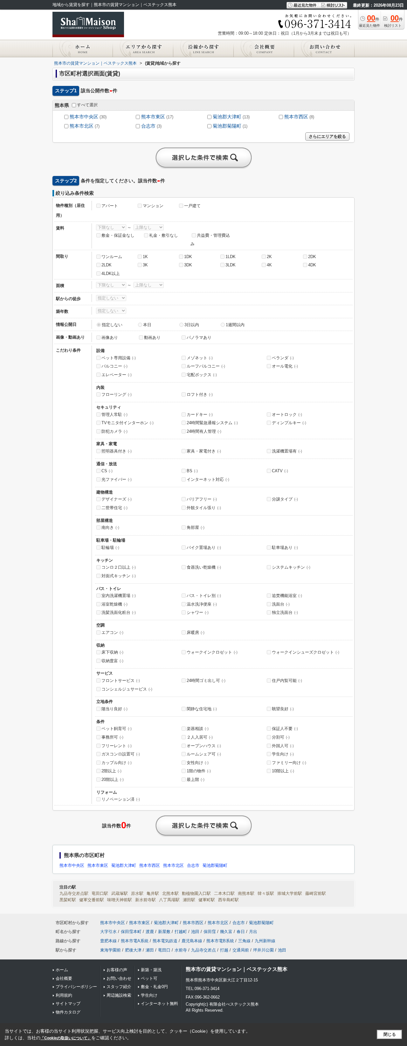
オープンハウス (204, 745)
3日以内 (191, 324)
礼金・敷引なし (163, 235)
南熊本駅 (246, 893)
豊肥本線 (108, 940)
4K (269, 265)
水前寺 (181, 950)
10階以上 (283, 771)
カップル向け (116, 762)
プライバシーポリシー (76, 986)
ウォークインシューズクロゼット (305, 652)
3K (145, 265)
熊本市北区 (81, 126)
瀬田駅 (189, 899)
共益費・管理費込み (210, 239)
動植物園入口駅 (196, 893)
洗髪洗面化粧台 (118, 612)
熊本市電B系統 (220, 940)
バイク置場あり (204, 547)
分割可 (281, 737)
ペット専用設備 (118, 357)
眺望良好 (283, 708)
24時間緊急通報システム (212, 422)
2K (269, 256)
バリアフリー (202, 499)
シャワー (198, 612)
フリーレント (116, 745)
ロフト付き (200, 394)
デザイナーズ (116, 499)
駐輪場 (110, 547)
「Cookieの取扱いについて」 (65, 1038)
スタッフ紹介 (119, 986)
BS (192, 470)
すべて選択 (87, 104)
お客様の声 (117, 969)
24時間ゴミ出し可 (206, 680)
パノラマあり (199, 337)
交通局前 (240, 950)
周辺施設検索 (119, 995)
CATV (280, 470)
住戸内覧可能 (287, 680)
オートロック (287, 414)
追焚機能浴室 (287, 595)
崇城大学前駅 (289, 893)
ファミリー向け (289, 762)
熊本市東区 (153, 116)
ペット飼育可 (116, 728)
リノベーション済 (120, 799)
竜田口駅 (100, 893)
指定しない (112, 324)
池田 (195, 931)
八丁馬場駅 (169, 899)
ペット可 (149, 978)
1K (145, 256)
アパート (109, 205)
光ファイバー (116, 479)
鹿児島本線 (192, 940)
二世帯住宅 (114, 507)
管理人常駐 (114, 414)
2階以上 (111, 771)
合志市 (148, 126)
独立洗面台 (285, 612)
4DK (312, 265)
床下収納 (112, 652)
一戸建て (192, 205)
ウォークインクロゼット (212, 652)
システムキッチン (291, 567)
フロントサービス (120, 680)
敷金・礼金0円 (154, 986)
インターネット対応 (208, 479)
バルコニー (114, 366)
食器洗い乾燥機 (204, 567)
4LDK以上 (110, 273)
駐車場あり (285, 547)
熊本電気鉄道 (165, 940)
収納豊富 (112, 660)
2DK (312, 256)
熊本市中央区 (84, 116)
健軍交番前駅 (91, 899)
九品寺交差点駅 (73, 893)
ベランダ (283, 357)
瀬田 (150, 950)
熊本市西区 (296, 116)
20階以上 (112, 779)
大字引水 (108, 931)
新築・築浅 (151, 969)
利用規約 (64, 995)
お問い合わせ (119, 978)
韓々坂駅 (266, 893)
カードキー (200, 414)
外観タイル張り (204, 507)
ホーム (62, 969)
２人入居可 (200, 737)
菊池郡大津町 (227, 116)
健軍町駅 (206, 899)
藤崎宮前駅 (315, 893)
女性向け (198, 762)
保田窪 (210, 931)
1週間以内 (235, 324)
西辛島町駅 (228, 899)
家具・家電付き (204, 451)
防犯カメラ (114, 431)
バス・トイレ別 (204, 595)
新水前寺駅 (145, 899)
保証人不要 (285, 728)
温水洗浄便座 (202, 604)
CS (107, 470)
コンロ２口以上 (118, 567)
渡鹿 (150, 931)
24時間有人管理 (204, 431)
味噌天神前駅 (119, 899)
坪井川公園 (263, 950)
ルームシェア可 (204, 754)
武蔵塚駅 (119, 893)
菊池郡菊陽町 (227, 126)
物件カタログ (68, 1012)
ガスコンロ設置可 (120, 754)
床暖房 (195, 632)
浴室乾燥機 (114, 604)
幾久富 (226, 931)
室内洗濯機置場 (118, 595)
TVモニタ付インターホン (127, 422)
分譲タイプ (285, 499)
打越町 (181, 931)
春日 (241, 931)
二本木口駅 (224, 893)
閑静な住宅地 (202, 708)
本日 (147, 324)
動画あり (152, 337)
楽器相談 (198, 728)
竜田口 (164, 950)
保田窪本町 (131, 931)
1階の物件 (199, 771)
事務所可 (112, 737)
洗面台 (281, 604)
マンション (153, 205)
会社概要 (64, 978)
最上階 (195, 779)
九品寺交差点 (203, 950)
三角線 (244, 940)
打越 (224, 950)
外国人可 (283, 745)
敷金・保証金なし (118, 235)
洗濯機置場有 (287, 451)
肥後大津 (133, 950)
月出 (253, 931)
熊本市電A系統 (134, 940)
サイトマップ (68, 1003)
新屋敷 (164, 931)
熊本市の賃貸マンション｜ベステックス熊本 (236, 969)
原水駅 (137, 893)
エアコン (112, 632)
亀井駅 (153, 893)
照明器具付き (116, 451)
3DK (188, 265)
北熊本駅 (170, 893)
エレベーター (116, 374)
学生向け (283, 754)
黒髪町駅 (67, 899)
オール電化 (285, 366)
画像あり (109, 337)
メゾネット (200, 357)
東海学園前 (110, 950)
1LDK (230, 256)
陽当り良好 (114, 708)
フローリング (116, 394)
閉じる (389, 1034)
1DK (188, 256)
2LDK (106, 265)
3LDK (230, 265)
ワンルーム (111, 256)
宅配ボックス (202, 374)
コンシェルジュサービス (126, 689)
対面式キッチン (118, 575)
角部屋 (195, 527)
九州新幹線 (265, 940)
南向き (110, 527)
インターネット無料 (159, 1003)
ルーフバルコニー (206, 366)
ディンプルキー (289, 422)
